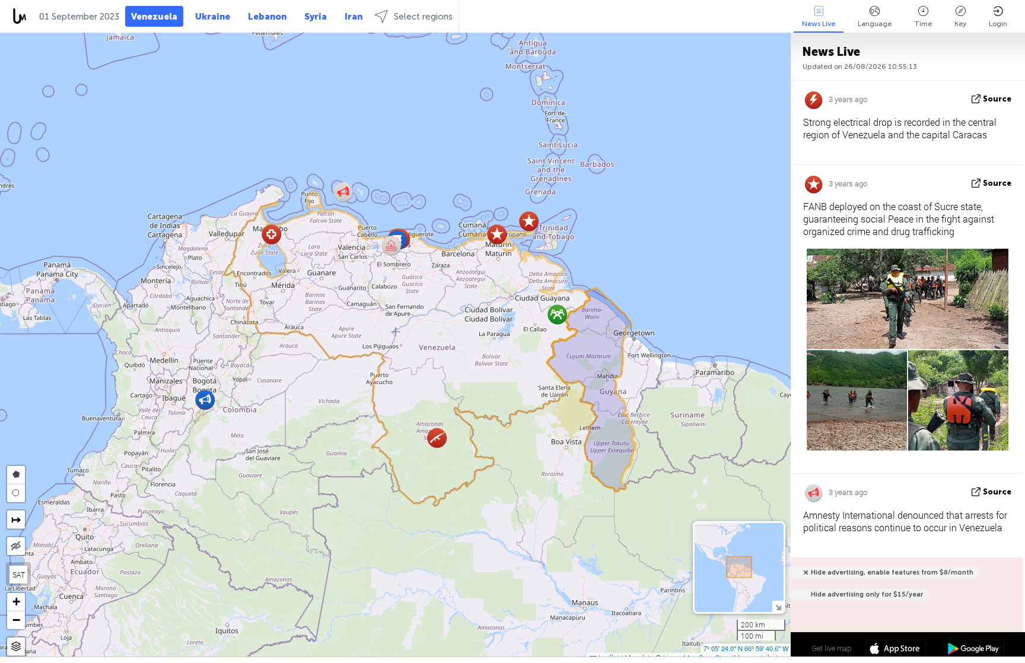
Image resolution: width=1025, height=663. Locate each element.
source (997, 98)
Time (923, 24)
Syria (315, 16)
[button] (205, 399)
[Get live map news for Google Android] (974, 650)
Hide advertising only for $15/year (867, 594)
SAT (18, 574)
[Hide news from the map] (16, 546)
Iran (353, 16)
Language (875, 24)
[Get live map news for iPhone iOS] (896, 650)
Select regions (423, 16)
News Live (818, 24)
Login (998, 24)
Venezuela (154, 16)
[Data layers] (16, 646)
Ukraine (212, 16)
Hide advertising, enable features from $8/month (892, 572)
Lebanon (267, 16)
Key (960, 24)
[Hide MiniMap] (778, 606)
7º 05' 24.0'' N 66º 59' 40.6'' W (746, 648)
